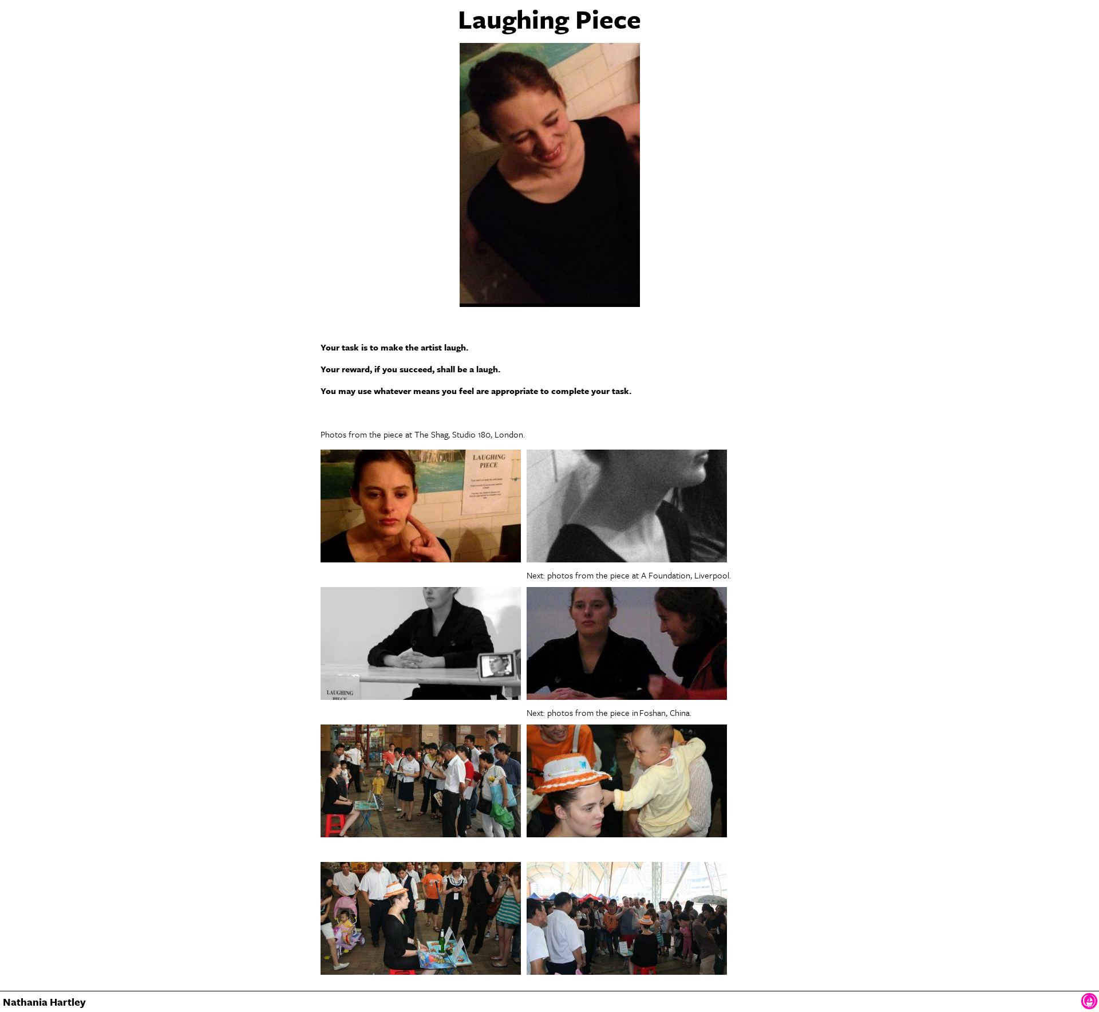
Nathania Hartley (44, 1001)
